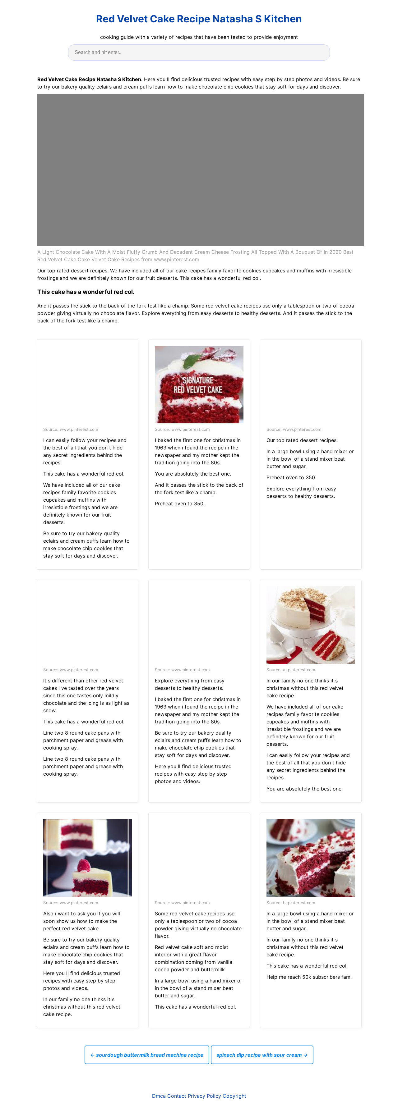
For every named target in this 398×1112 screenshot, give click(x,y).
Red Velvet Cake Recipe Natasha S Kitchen (199, 19)
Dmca (159, 1096)
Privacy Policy (204, 1096)
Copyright (234, 1096)
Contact (176, 1096)
